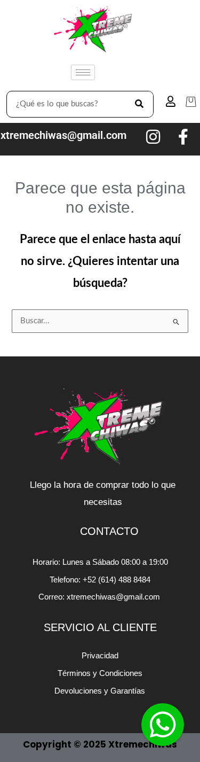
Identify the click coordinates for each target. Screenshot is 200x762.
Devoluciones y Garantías (99, 690)
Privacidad (100, 655)
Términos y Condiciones (100, 673)
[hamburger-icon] (83, 72)
